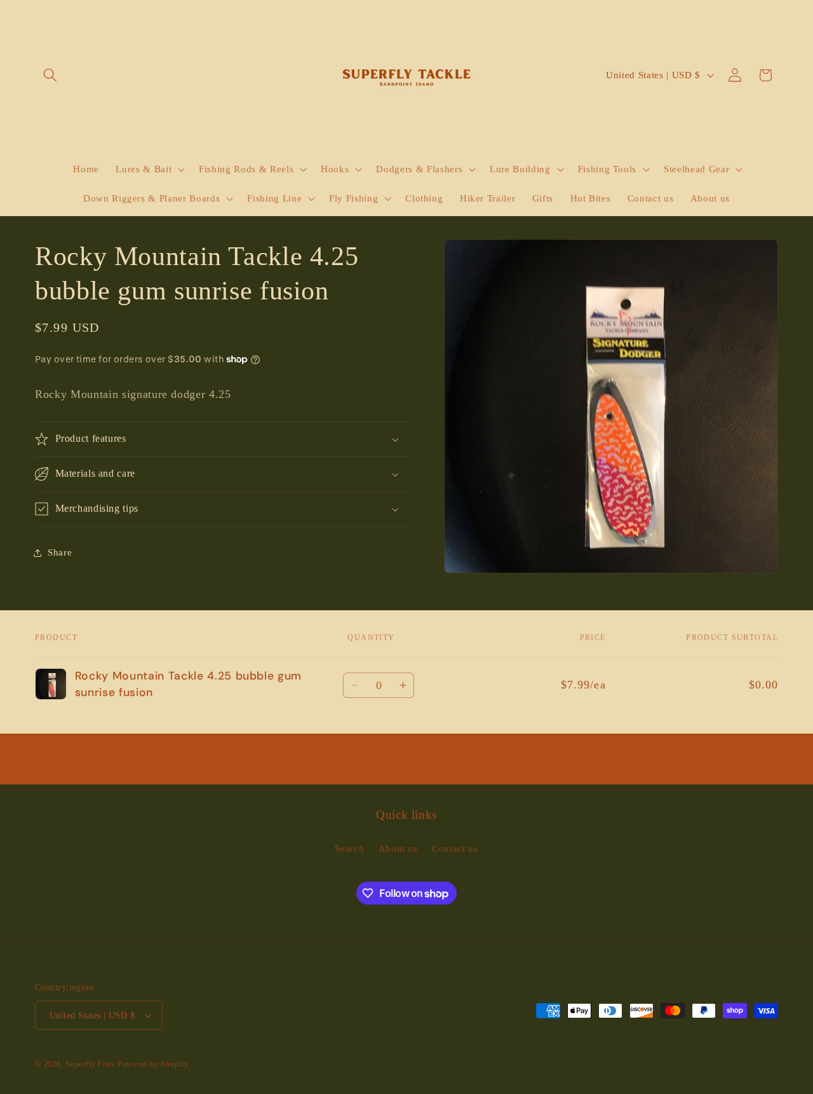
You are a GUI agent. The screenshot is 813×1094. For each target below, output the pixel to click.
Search (349, 848)
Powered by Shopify (153, 1064)
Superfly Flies (90, 1064)
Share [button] (60, 552)
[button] (50, 75)
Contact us (455, 848)
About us (398, 848)
